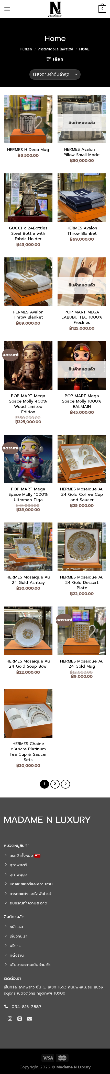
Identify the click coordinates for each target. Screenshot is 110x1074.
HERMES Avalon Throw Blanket (82, 231)
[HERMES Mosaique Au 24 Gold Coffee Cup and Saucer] (82, 459)
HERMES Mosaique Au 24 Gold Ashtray (28, 580)
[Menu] (7, 9)
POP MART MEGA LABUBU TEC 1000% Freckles (82, 317)
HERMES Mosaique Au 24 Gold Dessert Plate (82, 582)
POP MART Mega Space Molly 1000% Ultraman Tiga (28, 494)
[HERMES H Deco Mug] (28, 119)
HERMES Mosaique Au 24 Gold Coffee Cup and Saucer (82, 494)
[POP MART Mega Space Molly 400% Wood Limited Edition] (28, 365)
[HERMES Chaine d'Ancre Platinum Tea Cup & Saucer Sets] (28, 713)
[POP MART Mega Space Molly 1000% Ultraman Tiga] (28, 459)
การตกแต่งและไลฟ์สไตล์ (55, 49)
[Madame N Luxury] (55, 9)
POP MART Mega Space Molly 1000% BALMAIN (82, 401)
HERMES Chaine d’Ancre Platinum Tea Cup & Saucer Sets (28, 751)
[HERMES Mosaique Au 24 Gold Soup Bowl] (28, 631)
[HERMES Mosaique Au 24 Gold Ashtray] (28, 546)
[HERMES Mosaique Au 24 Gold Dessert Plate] (82, 546)
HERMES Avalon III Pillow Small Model (82, 152)
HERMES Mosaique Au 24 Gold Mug (82, 664)
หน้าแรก (26, 49)
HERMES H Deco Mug (28, 150)
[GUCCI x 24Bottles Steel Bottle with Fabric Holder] (28, 197)
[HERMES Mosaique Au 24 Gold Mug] (82, 631)
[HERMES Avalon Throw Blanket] (82, 197)
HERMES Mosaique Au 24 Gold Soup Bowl (28, 664)
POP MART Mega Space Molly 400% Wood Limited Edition (28, 404)
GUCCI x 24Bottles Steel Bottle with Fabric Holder (28, 233)
